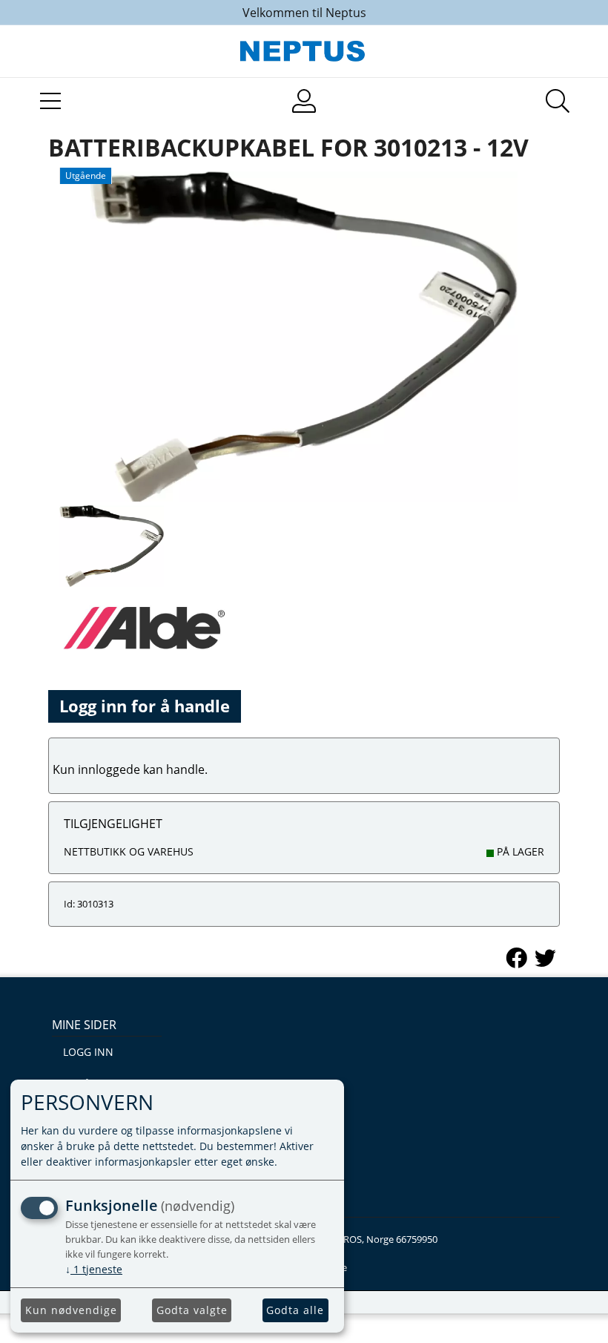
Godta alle (295, 1310)
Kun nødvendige (71, 1310)
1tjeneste (93, 1269)
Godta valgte (192, 1310)
